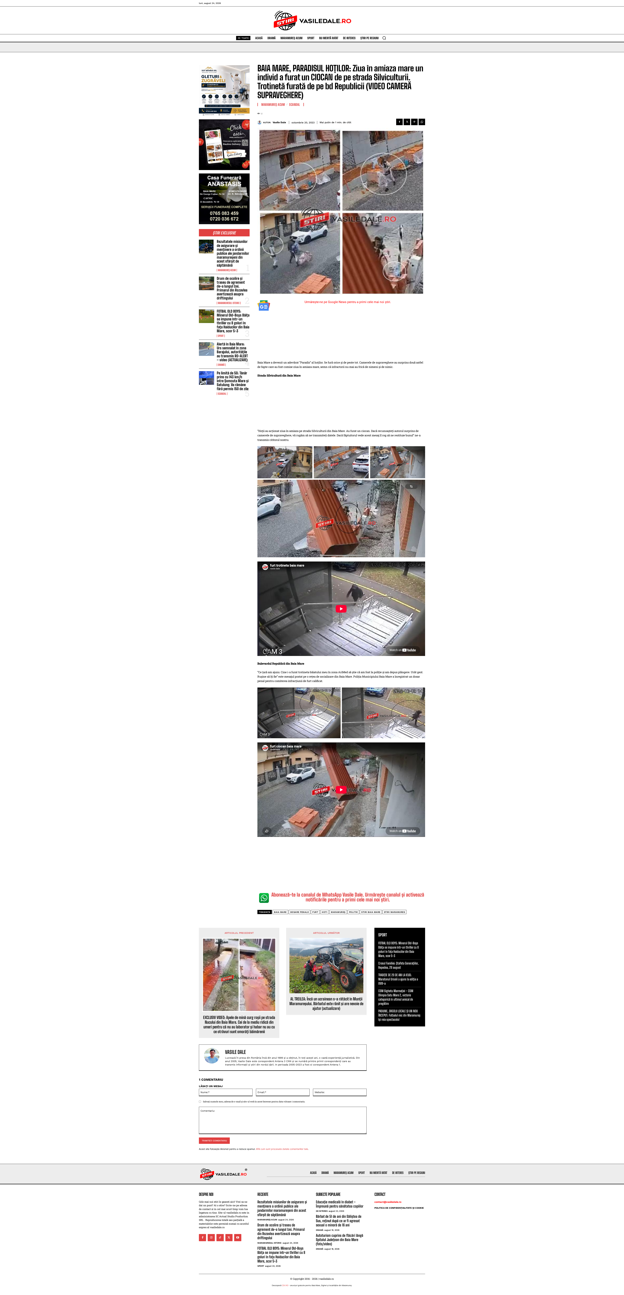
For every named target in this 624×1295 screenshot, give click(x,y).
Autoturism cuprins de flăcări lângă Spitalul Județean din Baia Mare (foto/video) (339, 1239)
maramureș (338, 912)
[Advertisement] (341, 336)
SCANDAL (222, 393)
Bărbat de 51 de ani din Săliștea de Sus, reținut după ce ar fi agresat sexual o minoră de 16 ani (338, 1220)
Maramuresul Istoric (229, 303)
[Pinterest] (414, 122)
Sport (221, 336)
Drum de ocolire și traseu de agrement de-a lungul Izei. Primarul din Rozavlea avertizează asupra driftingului (232, 288)
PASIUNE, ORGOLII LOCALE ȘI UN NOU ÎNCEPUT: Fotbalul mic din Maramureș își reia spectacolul (399, 1015)
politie (353, 912)
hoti (324, 912)
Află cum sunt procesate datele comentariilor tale (282, 1149)
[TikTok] (220, 1237)
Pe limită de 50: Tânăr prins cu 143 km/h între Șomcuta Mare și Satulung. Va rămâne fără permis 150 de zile (233, 381)
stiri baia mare (370, 912)
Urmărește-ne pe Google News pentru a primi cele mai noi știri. (348, 302)
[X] (407, 122)
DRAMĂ (221, 364)
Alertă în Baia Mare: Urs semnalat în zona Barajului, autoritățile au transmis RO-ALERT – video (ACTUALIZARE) (232, 352)
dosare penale (299, 912)
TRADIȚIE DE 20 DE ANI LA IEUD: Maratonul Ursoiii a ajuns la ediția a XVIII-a (398, 979)
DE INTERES (321, 1211)
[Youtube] (237, 1237)
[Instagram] (211, 1237)
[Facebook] (399, 122)
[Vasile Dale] (260, 122)
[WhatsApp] (422, 122)
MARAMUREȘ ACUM (227, 270)
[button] (384, 38)
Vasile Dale (279, 122)
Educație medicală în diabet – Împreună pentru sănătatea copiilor (339, 1204)
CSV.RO (285, 1285)
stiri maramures (394, 912)
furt (315, 912)
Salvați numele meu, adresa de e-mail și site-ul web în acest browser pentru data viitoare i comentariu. (254, 1101)
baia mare (280, 912)
